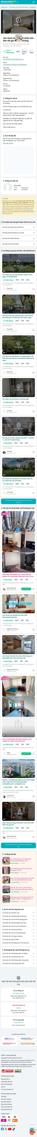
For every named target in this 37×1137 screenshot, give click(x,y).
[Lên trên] (32, 1124)
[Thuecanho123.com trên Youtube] (9, 1129)
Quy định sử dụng (6, 1099)
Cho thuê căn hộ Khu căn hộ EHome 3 (15, 64)
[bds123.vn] (9, 1039)
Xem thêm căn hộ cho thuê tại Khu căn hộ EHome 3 (18, 501)
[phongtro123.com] (27, 1039)
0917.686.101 (22, 1010)
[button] (33, 2)
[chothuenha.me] (9, 1044)
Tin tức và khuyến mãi (7, 1089)
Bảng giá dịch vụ (5, 1079)
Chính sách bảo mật (6, 1107)
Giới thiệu (3, 1096)
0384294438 (27, 589)
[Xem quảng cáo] (32, 1132)
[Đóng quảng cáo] (35, 1129)
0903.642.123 (22, 996)
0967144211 (27, 753)
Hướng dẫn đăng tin (6, 1081)
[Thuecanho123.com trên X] (6, 1129)
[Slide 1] (18, 37)
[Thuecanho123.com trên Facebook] (2, 1129)
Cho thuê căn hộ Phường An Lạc (13, 59)
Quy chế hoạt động (6, 1104)
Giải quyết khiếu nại (6, 1109)
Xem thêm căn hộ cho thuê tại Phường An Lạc (18, 845)
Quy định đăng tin (6, 1102)
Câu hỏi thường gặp (6, 1084)
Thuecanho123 (20, 1025)
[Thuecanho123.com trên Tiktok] (13, 1129)
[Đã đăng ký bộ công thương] (7, 1071)
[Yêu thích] (33, 289)
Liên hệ (3, 1087)
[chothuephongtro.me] (27, 1044)
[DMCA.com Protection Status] (18, 1071)
